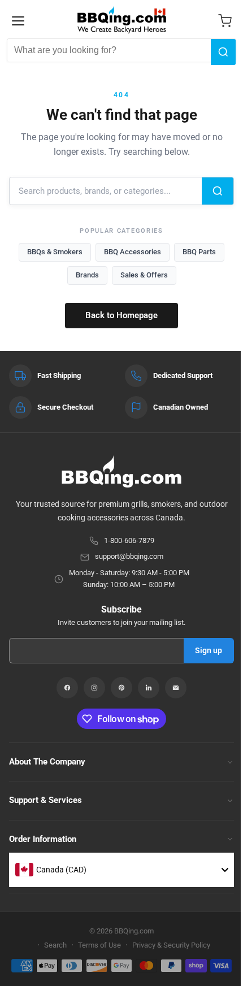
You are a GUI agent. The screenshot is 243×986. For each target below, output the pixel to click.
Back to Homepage (121, 315)
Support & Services (45, 800)
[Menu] (18, 21)
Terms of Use (99, 945)
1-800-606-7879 (129, 540)
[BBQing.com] (121, 471)
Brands (87, 275)
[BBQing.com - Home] (122, 20)
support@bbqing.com (129, 556)
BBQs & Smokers (55, 251)
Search (55, 945)
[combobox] (109, 50)
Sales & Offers (144, 275)
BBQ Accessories (132, 251)
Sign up (208, 650)
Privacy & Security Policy (171, 945)
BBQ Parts (199, 251)
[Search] (223, 52)
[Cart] (225, 21)
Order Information (42, 839)
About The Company (47, 762)
